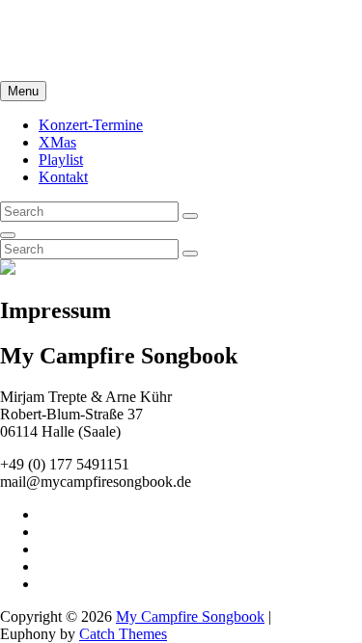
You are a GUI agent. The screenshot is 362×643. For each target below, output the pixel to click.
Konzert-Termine (91, 125)
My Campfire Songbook (74, 23)
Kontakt (63, 177)
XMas (57, 142)
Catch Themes (123, 634)
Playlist (61, 159)
